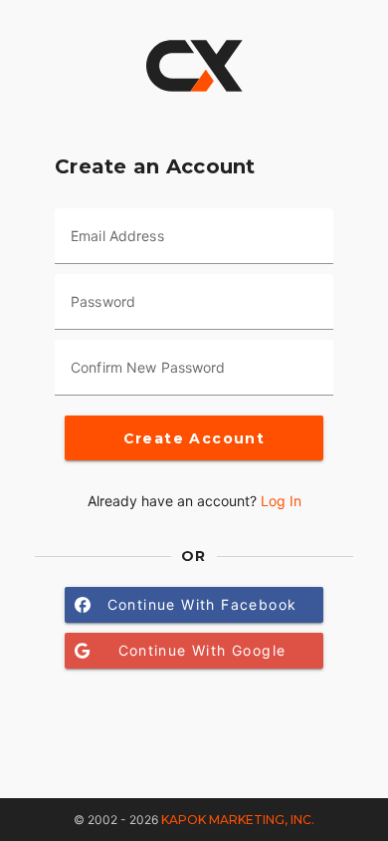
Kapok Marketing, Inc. (237, 819)
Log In (281, 500)
